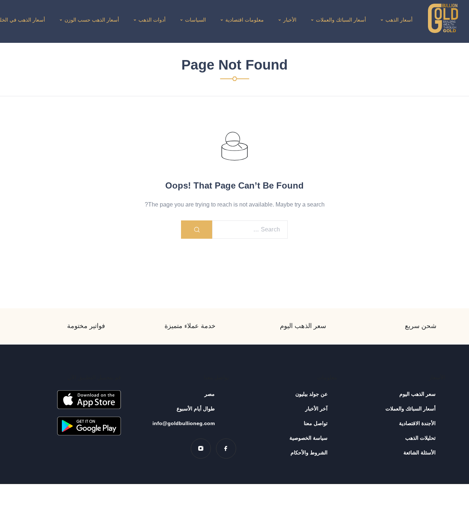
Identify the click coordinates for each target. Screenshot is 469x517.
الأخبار (289, 20)
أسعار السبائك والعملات (341, 20)
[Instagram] (200, 448)
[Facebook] (226, 448)
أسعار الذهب (399, 20)
